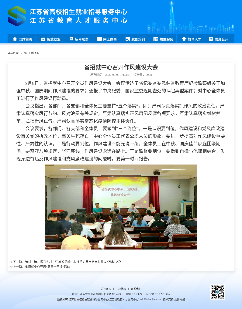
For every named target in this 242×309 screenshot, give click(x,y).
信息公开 (221, 39)
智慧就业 (53, 39)
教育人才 (194, 39)
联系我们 (136, 288)
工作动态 (33, 53)
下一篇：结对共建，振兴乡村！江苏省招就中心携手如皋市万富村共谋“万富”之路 (67, 261)
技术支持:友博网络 (174, 299)
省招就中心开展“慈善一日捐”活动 (47, 266)
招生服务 (166, 39)
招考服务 (82, 39)
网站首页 (25, 39)
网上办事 (110, 39)
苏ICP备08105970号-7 (157, 294)
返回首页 (106, 288)
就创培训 (138, 39)
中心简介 (121, 288)
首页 (23, 53)
